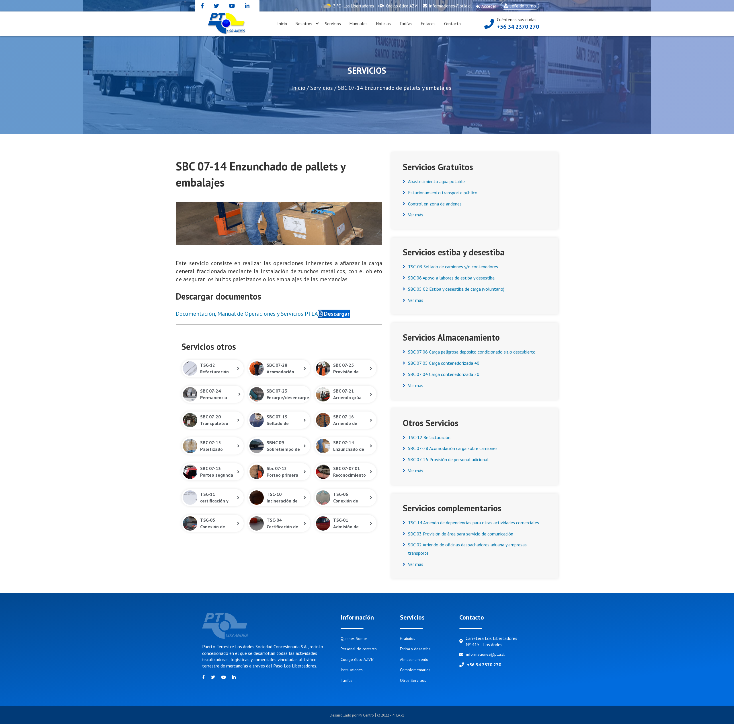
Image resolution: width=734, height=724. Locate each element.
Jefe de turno (518, 6)
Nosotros (304, 23)
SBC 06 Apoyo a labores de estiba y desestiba (451, 278)
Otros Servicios (413, 680)
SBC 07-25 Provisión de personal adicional (448, 459)
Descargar (336, 313)
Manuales (359, 23)
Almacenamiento (414, 659)
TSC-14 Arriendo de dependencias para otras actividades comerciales (473, 522)
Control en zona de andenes (435, 204)
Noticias (383, 23)
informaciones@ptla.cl (450, 6)
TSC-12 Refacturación (429, 437)
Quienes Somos (354, 638)
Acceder (486, 7)
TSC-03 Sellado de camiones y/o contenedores (453, 266)
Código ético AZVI (402, 6)
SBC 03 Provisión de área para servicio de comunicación (460, 534)
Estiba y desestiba (415, 648)
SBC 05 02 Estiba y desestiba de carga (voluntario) (456, 289)
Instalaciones (352, 669)
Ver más (415, 215)
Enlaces (428, 23)
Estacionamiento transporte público (442, 192)
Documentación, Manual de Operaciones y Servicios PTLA (247, 313)
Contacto (452, 23)
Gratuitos (407, 638)
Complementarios (415, 669)
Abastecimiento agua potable (436, 181)
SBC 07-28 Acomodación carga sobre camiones (452, 448)
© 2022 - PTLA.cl (390, 715)
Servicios (333, 23)
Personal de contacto (359, 648)
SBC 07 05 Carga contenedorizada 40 (443, 363)
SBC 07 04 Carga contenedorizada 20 (443, 374)
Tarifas (405, 23)
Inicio (282, 23)
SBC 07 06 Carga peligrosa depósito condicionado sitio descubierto (472, 352)
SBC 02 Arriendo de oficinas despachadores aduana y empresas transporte (467, 549)
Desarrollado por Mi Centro (352, 715)
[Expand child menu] (317, 24)
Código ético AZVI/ (357, 659)
